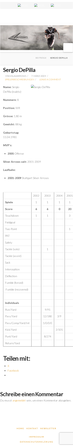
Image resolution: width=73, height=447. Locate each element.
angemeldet (19, 400)
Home (20, 428)
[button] (68, 47)
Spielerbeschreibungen (19, 79)
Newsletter (48, 428)
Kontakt (32, 428)
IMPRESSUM (36, 437)
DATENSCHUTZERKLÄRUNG (36, 442)
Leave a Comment (50, 79)
